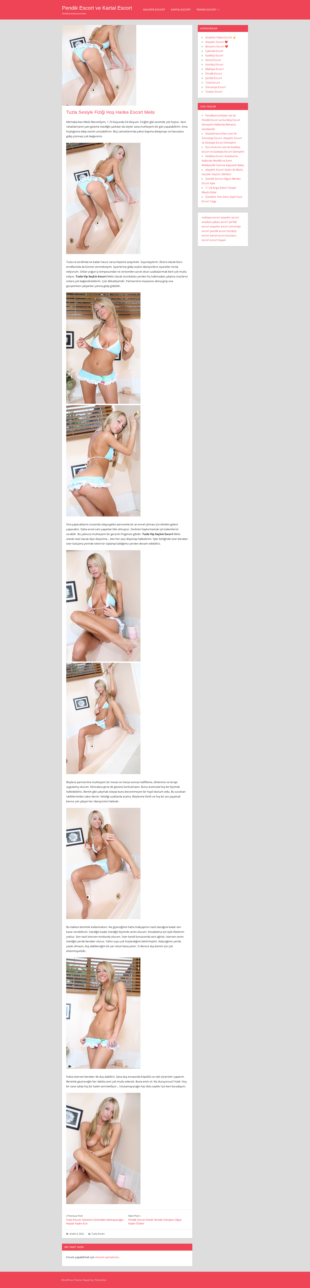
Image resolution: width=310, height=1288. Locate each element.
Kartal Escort (181, 9)
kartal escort (217, 235)
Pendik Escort (207, 9)
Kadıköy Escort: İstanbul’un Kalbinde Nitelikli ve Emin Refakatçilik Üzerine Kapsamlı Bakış (223, 160)
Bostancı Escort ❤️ (216, 46)
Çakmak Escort (214, 51)
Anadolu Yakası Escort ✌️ (220, 37)
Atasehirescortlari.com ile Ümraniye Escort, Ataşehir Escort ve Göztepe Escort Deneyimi (222, 138)
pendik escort (218, 231)
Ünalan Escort (213, 91)
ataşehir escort (230, 217)
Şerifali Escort (213, 78)
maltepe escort (211, 217)
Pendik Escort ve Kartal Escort (97, 8)
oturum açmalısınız (107, 1257)
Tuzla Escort (98, 1233)
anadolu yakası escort (215, 222)
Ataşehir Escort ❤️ (216, 42)
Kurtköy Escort (214, 64)
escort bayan (218, 240)
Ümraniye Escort (215, 87)
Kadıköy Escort (214, 55)
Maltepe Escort (154, 9)
